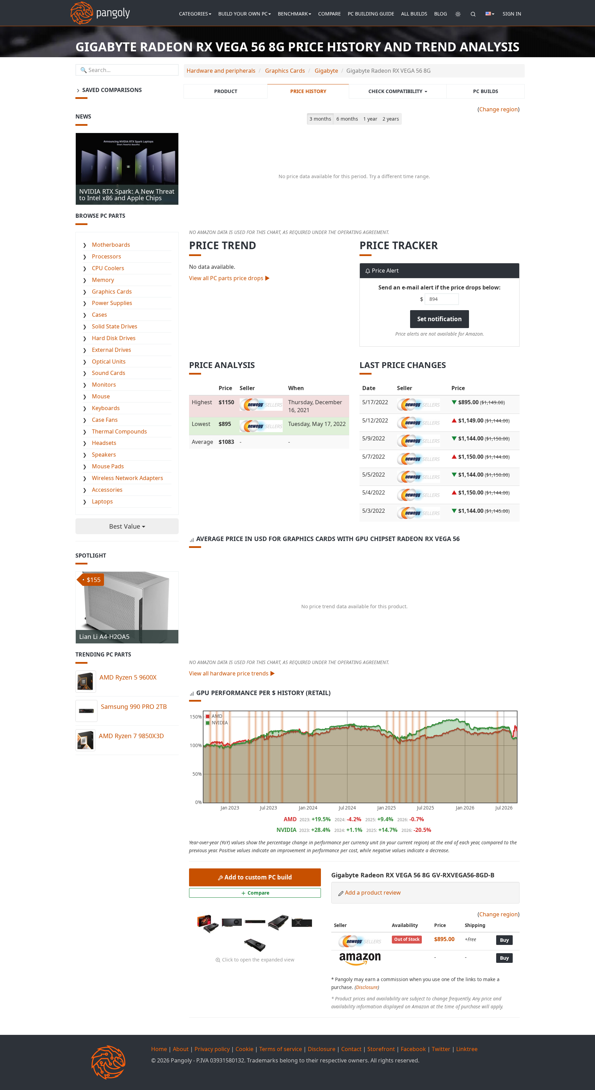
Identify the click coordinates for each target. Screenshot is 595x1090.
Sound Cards (108, 373)
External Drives (111, 350)
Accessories (107, 489)
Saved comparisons (111, 90)
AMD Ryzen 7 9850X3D (131, 736)
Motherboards (111, 244)
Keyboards (106, 408)
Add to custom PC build (257, 877)
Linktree (467, 1049)
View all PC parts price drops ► (229, 278)
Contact (351, 1049)
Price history (308, 91)
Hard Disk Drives (114, 338)
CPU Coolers (108, 268)
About (181, 1049)
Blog (440, 13)
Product (225, 91)
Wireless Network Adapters (127, 478)
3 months (320, 118)
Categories (193, 13)
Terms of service (280, 1049)
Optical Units (109, 361)
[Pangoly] (100, 8)
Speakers (104, 454)
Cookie (244, 1049)
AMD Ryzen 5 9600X (128, 677)
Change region (498, 109)
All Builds (414, 13)
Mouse (101, 396)
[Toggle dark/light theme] (458, 14)
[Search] (473, 14)
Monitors (104, 384)
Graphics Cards (112, 291)
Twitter (441, 1049)
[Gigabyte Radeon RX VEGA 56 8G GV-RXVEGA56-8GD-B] (208, 922)
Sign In (512, 13)
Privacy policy (212, 1049)
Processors (106, 256)
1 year (370, 118)
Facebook (413, 1049)
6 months (347, 118)
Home (159, 1049)
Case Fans (105, 420)
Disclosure (367, 987)
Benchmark (293, 13)
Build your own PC (243, 13)
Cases (99, 314)
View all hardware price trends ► (232, 673)
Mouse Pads (108, 466)
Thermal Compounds (119, 431)
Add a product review (373, 892)
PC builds (485, 91)
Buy (504, 940)
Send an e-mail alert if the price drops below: (439, 287)
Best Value (125, 526)
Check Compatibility (396, 91)
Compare (329, 13)
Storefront (381, 1049)
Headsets (104, 443)
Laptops (102, 501)
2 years (391, 118)
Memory (103, 280)
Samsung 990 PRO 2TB (134, 706)
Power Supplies (112, 303)
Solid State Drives (114, 326)
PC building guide (371, 13)
